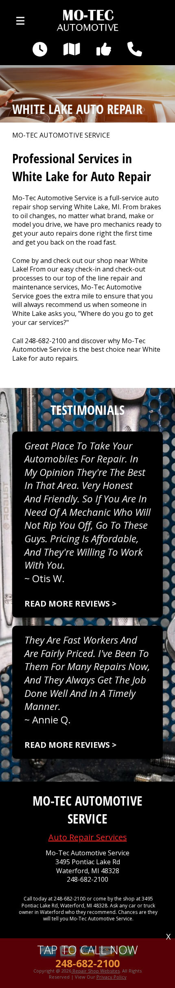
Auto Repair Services (87, 837)
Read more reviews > (70, 603)
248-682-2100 (45, 340)
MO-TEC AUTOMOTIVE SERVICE (61, 135)
